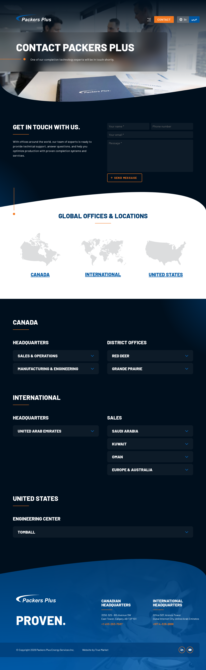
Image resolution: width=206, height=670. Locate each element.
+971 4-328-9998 (163, 624)
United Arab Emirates (39, 431)
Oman (117, 456)
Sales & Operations (38, 355)
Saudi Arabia (125, 431)
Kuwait (119, 443)
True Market (101, 649)
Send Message (125, 177)
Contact (164, 19)
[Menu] (149, 20)
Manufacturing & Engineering (48, 368)
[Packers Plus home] (36, 598)
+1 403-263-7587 (111, 624)
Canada (40, 274)
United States (166, 274)
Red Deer (120, 355)
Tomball (26, 532)
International (103, 274)
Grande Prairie (127, 368)
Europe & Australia (132, 469)
